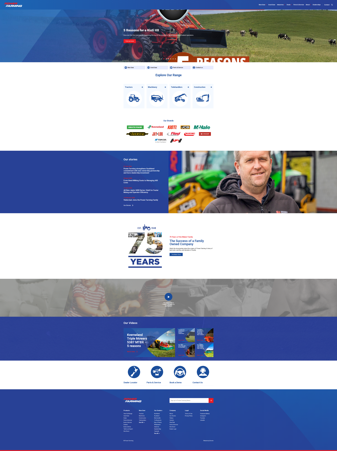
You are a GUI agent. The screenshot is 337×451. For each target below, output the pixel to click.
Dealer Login (173, 429)
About (308, 5)
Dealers (126, 424)
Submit (211, 400)
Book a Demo (176, 382)
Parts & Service (298, 5)
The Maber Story (176, 254)
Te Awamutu (157, 420)
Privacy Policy (188, 416)
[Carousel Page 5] (170, 58)
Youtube (202, 418)
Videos (171, 418)
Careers (172, 420)
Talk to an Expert (128, 429)
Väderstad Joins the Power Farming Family (141, 200)
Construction (142, 418)
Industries (281, 5)
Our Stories (127, 205)
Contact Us (198, 382)
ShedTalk (172, 422)
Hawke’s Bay (157, 429)
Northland (157, 413)
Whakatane (157, 424)
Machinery (142, 416)
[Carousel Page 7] (175, 58)
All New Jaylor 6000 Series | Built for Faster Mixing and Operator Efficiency (141, 191)
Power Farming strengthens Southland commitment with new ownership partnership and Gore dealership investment (142, 171)
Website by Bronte (208, 440)
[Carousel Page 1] (161, 58)
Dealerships (317, 5)
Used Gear (271, 5)
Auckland (156, 416)
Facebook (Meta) (205, 413)
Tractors (141, 413)
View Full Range (128, 413)
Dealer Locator (130, 382)
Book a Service (128, 422)
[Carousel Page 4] (168, 58)
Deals (289, 5)
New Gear (263, 5)
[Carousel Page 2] (163, 58)
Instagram (203, 416)
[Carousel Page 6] (173, 58)
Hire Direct (126, 431)
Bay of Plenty (158, 422)
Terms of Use (188, 413)
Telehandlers (142, 420)
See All (141, 422)
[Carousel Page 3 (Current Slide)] (166, 58)
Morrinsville (157, 418)
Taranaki (156, 431)
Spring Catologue (130, 44)
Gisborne (156, 426)
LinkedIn (202, 420)
